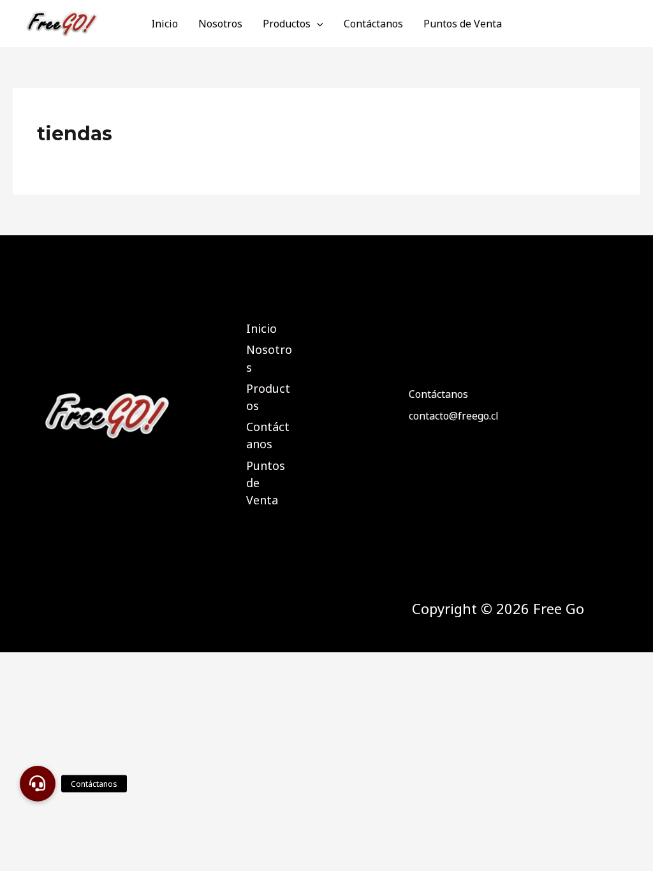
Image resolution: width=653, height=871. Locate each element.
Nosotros (220, 24)
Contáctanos (373, 24)
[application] (317, 23)
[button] (37, 783)
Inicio (164, 24)
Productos (287, 24)
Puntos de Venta (462, 24)
